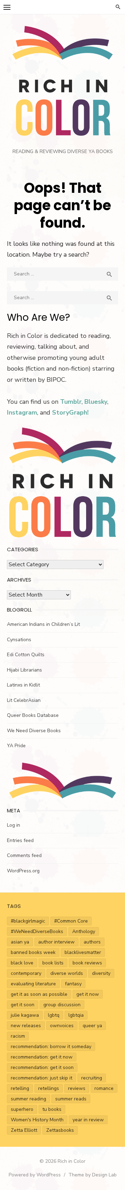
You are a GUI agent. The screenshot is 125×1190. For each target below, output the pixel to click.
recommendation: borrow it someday (51, 1046)
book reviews (87, 963)
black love (22, 963)
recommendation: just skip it (41, 1078)
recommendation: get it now (42, 1057)
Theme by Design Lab (92, 1175)
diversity (101, 973)
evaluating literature (33, 983)
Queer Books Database (33, 715)
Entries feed (20, 840)
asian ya (20, 942)
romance (104, 1088)
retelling (20, 1088)
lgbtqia (76, 1015)
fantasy (73, 983)
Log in (13, 825)
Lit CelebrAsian (24, 700)
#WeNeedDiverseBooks (37, 931)
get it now (87, 994)
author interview (56, 942)
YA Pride (16, 745)
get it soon (22, 1004)
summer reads (70, 1099)
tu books (51, 1109)
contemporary (26, 973)
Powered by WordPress (35, 1175)
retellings (48, 1088)
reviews (76, 1088)
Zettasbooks (60, 1130)
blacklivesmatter (83, 952)
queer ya (92, 1025)
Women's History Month (37, 1119)
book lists (53, 963)
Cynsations (19, 639)
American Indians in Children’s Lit (43, 624)
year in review (88, 1119)
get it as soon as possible (39, 994)
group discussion (62, 1004)
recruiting (91, 1078)
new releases (26, 1025)
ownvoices (62, 1025)
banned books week (33, 952)
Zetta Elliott (24, 1130)
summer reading (28, 1099)
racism (18, 1036)
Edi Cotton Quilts (25, 654)
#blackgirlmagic (28, 921)
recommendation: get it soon (42, 1067)
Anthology (83, 931)
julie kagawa (25, 1015)
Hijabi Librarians (24, 670)
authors (92, 942)
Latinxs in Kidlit (23, 685)
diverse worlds (66, 973)
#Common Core (71, 921)
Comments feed (24, 855)
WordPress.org (23, 870)
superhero (22, 1109)
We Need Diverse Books (34, 730)
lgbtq (53, 1015)
